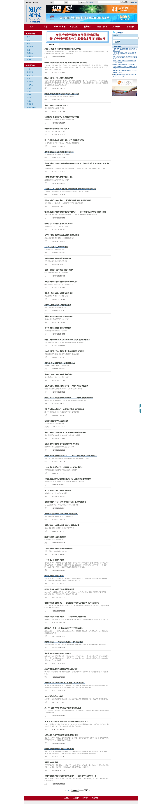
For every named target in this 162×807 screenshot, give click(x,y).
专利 (28, 37)
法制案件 (30, 82)
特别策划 (30, 75)
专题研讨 (30, 104)
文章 (45, 27)
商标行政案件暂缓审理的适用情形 (124, 64)
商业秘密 (30, 56)
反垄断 (29, 59)
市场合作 (130, 27)
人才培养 (116, 27)
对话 (28, 78)
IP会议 (29, 88)
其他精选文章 (31, 107)
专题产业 (30, 85)
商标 (28, 40)
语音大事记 (102, 27)
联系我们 (85, 798)
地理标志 (30, 53)
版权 (28, 43)
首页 (31, 27)
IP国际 (29, 98)
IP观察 (29, 91)
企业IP (29, 94)
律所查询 (28, 2)
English (134, 2)
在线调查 (35, 2)
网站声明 (95, 798)
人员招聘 (76, 798)
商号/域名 (30, 47)
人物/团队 (74, 27)
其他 (28, 50)
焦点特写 (30, 72)
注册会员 (90, 2)
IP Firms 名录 (59, 27)
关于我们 (67, 798)
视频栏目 (88, 27)
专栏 (28, 69)
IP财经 (29, 101)
